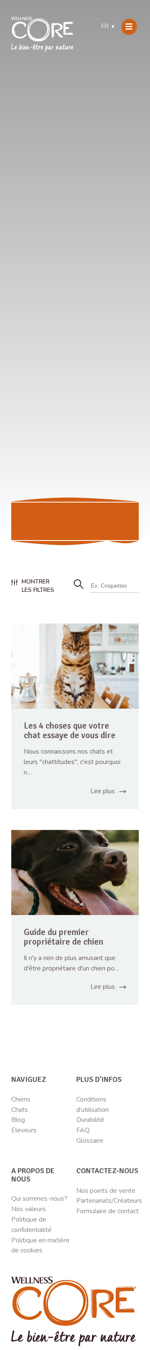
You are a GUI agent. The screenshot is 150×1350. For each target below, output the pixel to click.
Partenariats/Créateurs (109, 1200)
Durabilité (91, 1119)
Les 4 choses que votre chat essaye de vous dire (69, 730)
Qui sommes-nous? (39, 1198)
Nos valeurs (28, 1209)
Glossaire (89, 1140)
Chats (19, 1109)
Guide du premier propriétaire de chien (63, 937)
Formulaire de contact (107, 1211)
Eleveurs (24, 1130)
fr (108, 26)
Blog (18, 1119)
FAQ (83, 1130)
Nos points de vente (105, 1190)
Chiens (20, 1099)
